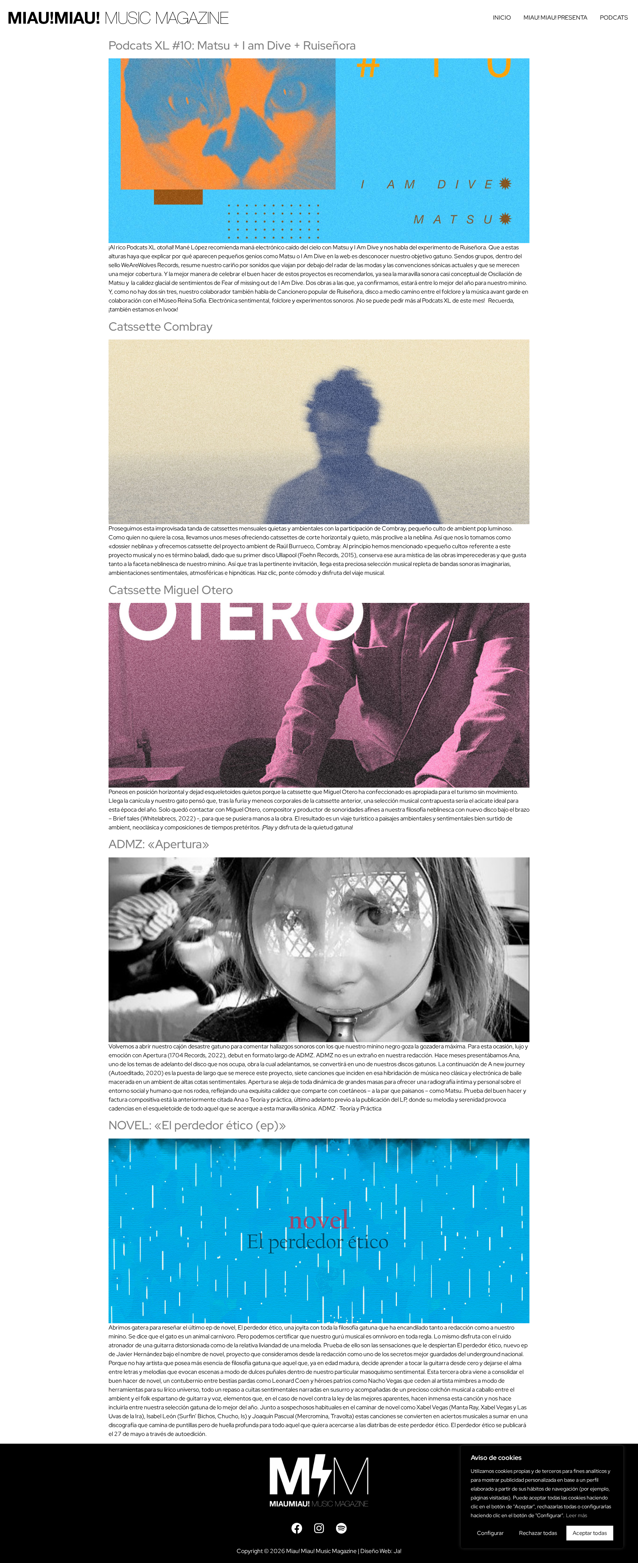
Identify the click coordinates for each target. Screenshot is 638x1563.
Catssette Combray (161, 326)
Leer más (576, 1515)
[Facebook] (297, 1528)
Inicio (502, 17)
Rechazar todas (538, 1533)
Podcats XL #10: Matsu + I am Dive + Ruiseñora (232, 45)
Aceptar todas (590, 1533)
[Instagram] (319, 1528)
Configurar (490, 1533)
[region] (542, 1497)
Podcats (614, 17)
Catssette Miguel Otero (171, 590)
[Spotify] (341, 1528)
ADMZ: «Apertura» (159, 844)
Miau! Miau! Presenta (555, 17)
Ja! (397, 1551)
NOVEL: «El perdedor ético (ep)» (197, 1125)
